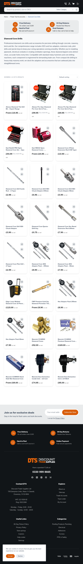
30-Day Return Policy (21, 524)
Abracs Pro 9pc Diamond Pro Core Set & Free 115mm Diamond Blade (67, 109)
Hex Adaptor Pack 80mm (15, 339)
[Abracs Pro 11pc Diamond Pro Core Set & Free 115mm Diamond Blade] (41, 93)
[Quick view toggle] (22, 92)
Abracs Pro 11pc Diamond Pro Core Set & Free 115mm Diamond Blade (41, 109)
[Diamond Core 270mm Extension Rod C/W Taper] (67, 134)
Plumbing (68, 524)
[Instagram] (41, 477)
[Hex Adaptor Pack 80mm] (15, 325)
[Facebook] (32, 477)
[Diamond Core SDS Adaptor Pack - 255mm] (41, 250)
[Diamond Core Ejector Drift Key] (41, 213)
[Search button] (76, 9)
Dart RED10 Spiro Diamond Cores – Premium (38, 150)
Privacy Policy (60, 418)
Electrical (62, 527)
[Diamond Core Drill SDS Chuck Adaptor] (15, 213)
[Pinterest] (46, 477)
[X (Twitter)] (37, 477)
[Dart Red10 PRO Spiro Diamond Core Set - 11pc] (15, 134)
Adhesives (61, 531)
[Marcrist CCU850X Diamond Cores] (41, 325)
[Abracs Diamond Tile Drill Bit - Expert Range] (15, 93)
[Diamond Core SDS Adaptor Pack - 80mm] (67, 250)
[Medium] (50, 477)
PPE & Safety (62, 537)
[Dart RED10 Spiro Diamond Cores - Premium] (41, 134)
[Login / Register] (69, 4)
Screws (62, 534)
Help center (21, 537)
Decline (20, 556)
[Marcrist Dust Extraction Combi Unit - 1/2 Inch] (41, 363)
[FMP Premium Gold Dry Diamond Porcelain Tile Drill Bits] (41, 288)
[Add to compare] (22, 87)
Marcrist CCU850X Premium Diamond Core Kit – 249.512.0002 (66, 341)
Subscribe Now (70, 412)
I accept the (56, 418)
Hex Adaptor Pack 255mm (67, 301)
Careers (21, 534)
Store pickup (21, 531)
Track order (62, 499)
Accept (10, 556)
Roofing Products (58, 524)
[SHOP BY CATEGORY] (78, 4)
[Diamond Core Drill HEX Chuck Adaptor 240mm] (41, 175)
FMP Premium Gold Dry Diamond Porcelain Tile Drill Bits (40, 303)
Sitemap (62, 492)
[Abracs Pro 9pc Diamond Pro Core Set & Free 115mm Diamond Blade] (67, 93)
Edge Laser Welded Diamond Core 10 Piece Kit (14, 303)
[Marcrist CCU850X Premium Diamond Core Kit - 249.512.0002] (67, 325)
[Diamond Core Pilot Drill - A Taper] (15, 250)
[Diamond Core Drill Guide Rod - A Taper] (15, 175)
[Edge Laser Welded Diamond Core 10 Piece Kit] (15, 288)
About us (62, 489)
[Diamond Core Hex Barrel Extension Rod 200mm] (67, 213)
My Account (62, 502)
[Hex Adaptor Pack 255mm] (67, 288)
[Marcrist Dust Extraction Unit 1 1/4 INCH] (67, 363)
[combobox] (29, 9)
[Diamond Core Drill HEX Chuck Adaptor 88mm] (67, 175)
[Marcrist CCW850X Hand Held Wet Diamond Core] (15, 363)
